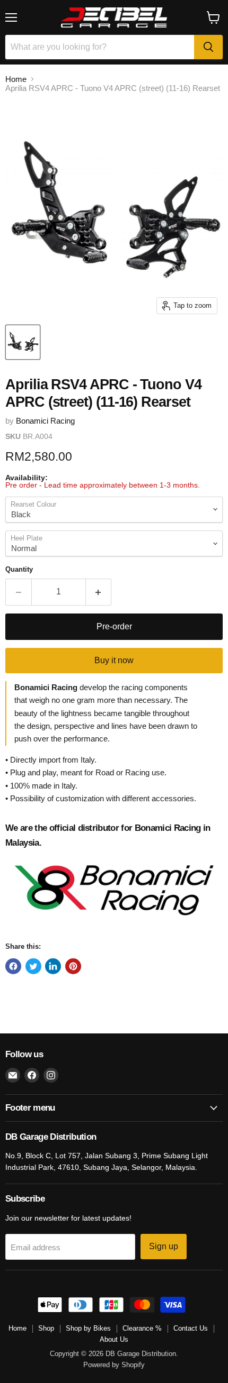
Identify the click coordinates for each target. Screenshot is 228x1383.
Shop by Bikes (88, 1328)
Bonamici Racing (45, 420)
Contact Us (190, 1328)
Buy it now (114, 660)
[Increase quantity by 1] (99, 592)
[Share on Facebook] (13, 966)
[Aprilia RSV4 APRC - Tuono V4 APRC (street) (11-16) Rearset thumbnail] (23, 342)
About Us (114, 1339)
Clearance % (142, 1328)
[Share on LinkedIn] (53, 966)
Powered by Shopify (114, 1365)
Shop (46, 1328)
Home (16, 79)
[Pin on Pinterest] (73, 966)
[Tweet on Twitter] (33, 966)
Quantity (19, 569)
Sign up (163, 1246)
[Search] (208, 47)
